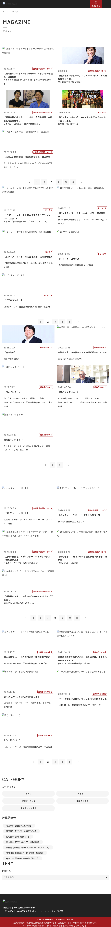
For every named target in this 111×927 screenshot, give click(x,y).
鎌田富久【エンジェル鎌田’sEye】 (21, 831)
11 (77, 617)
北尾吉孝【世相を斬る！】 (18, 836)
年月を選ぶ (9, 877)
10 (69, 617)
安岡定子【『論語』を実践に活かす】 (22, 858)
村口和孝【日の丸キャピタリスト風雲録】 (25, 852)
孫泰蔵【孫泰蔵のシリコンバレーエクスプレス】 (28, 847)
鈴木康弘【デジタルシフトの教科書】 (23, 842)
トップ (5, 11)
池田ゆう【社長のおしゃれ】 (19, 825)
